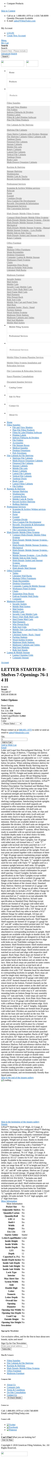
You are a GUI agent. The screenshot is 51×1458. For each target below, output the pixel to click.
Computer (16, 599)
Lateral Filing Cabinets (22, 483)
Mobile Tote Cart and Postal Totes (22, 302)
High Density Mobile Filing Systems (23, 213)
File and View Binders (17, 107)
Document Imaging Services (19, 382)
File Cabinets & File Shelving (20, 125)
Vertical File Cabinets (16, 154)
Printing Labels (13, 115)
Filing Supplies (13, 103)
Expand (10, 196)
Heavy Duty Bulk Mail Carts (20, 289)
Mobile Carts (12, 284)
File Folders (12, 109)
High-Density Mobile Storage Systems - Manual (28, 228)
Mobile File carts (14, 147)
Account (5, 662)
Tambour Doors (14, 157)
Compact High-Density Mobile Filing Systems (27, 217)
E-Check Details (14, 1398)
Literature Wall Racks (16, 270)
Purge (9, 193)
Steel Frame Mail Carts (17, 292)
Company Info (13, 1387)
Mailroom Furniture (15, 275)
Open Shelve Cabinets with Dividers (23, 134)
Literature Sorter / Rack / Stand (21, 307)
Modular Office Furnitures (18, 249)
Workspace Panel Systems (18, 260)
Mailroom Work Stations (18, 315)
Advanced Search (9, 53)
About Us (11, 1385)
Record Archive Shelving (18, 179)
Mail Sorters (12, 282)
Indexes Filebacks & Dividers (20, 112)
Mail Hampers (13, 294)
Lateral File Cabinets (16, 152)
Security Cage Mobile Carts (19, 287)
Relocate (11, 190)
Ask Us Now (7, 1440)
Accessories (17, 443)
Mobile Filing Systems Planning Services (25, 357)
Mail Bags (11, 305)
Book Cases (12, 159)
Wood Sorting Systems (17, 312)
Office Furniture (14, 243)
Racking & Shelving (16, 167)
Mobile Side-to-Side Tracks (19, 233)
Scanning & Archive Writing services (23, 188)
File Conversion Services (18, 208)
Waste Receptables (15, 252)
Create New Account (16, 35)
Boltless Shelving (20, 504)
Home (9, 422)
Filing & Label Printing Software (21, 117)
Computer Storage (20, 657)
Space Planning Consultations (20, 376)
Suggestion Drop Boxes (17, 265)
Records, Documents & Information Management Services (23, 204)
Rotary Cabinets (14, 149)
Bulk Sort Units (14, 299)
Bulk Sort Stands (20, 650)
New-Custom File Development (21, 201)
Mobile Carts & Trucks (17, 176)
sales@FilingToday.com (24, 21)
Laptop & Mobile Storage (18, 652)
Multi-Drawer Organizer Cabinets (22, 162)
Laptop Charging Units (22, 655)
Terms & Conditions (16, 1390)
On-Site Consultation (16, 1392)
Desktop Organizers (16, 255)
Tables (10, 247)
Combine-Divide (14, 198)
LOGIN (10, 33)
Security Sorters (14, 279)
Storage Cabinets (14, 144)
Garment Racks (19, 496)
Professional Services (16, 184)
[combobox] (14, 50)
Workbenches (13, 174)
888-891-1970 (25, 730)
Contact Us (12, 1395)
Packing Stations (14, 310)
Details (4, 1124)
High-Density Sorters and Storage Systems (26, 235)
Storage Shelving (14, 171)
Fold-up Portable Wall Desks (20, 267)
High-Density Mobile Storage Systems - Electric (28, 220)
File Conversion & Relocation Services (24, 371)
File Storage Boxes (20, 445)
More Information (9, 1201)
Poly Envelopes (19, 453)
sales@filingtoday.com (19, 732)
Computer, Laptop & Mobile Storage (23, 257)
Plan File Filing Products (18, 120)
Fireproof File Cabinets (17, 142)
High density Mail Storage (24, 568)
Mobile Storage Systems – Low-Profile (24, 230)
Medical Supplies (20, 448)
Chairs (10, 262)
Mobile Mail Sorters (16, 322)
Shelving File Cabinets (17, 130)
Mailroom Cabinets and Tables (20, 317)
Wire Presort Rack (15, 297)
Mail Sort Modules (15, 320)
